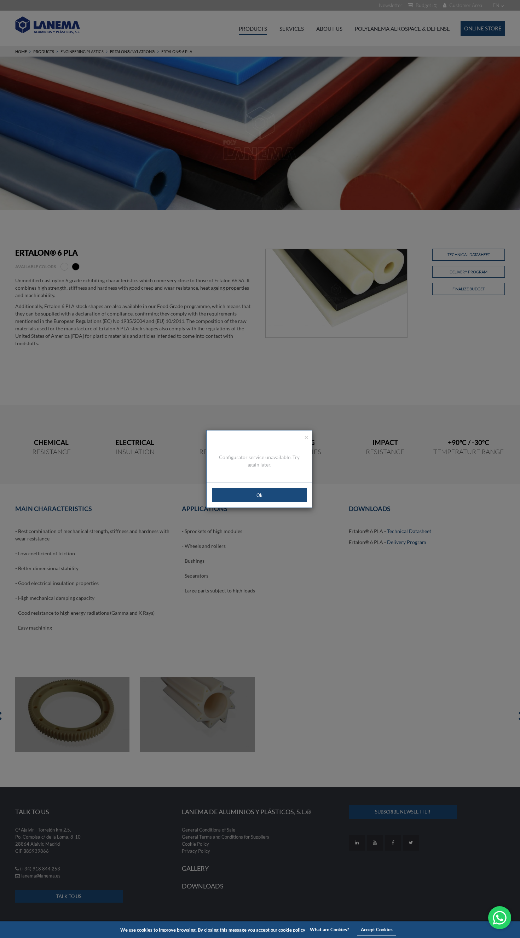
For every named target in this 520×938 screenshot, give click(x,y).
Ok (259, 495)
